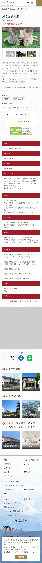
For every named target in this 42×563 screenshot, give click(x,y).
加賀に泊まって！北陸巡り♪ (14, 485)
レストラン (24, 107)
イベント (27, 468)
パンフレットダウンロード (14, 503)
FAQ (6, 493)
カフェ (6, 107)
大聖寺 (6, 99)
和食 (14, 107)
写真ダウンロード (10, 507)
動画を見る (28, 499)
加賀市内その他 (18, 99)
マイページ (27, 2)
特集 (6, 460)
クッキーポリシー (15, 552)
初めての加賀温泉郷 (11, 481)
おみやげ (7, 468)
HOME (4, 9)
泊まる (6, 472)
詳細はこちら (7, 432)
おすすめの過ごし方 (31, 460)
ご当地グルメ (9, 489)
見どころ (7, 464)
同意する (21, 557)
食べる (12, 9)
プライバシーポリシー (12, 515)
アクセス (27, 472)
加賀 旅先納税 (29, 489)
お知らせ (7, 499)
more (4, 374)
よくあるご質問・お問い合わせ (15, 511)
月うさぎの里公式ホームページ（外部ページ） (21, 301)
